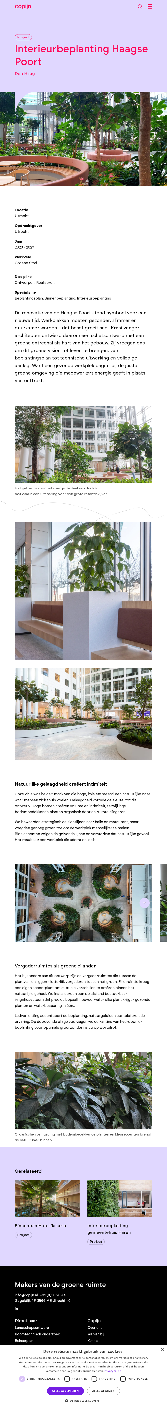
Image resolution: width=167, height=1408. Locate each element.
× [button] (162, 1349)
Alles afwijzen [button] (103, 1391)
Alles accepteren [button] (65, 1391)
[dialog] (83, 1376)
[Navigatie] (149, 6)
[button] (83, 1400)
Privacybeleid (112, 1371)
